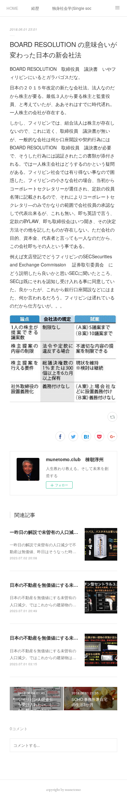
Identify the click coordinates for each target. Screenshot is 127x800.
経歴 (35, 8)
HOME (12, 8)
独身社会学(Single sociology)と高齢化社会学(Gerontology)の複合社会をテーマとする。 (71, 8)
